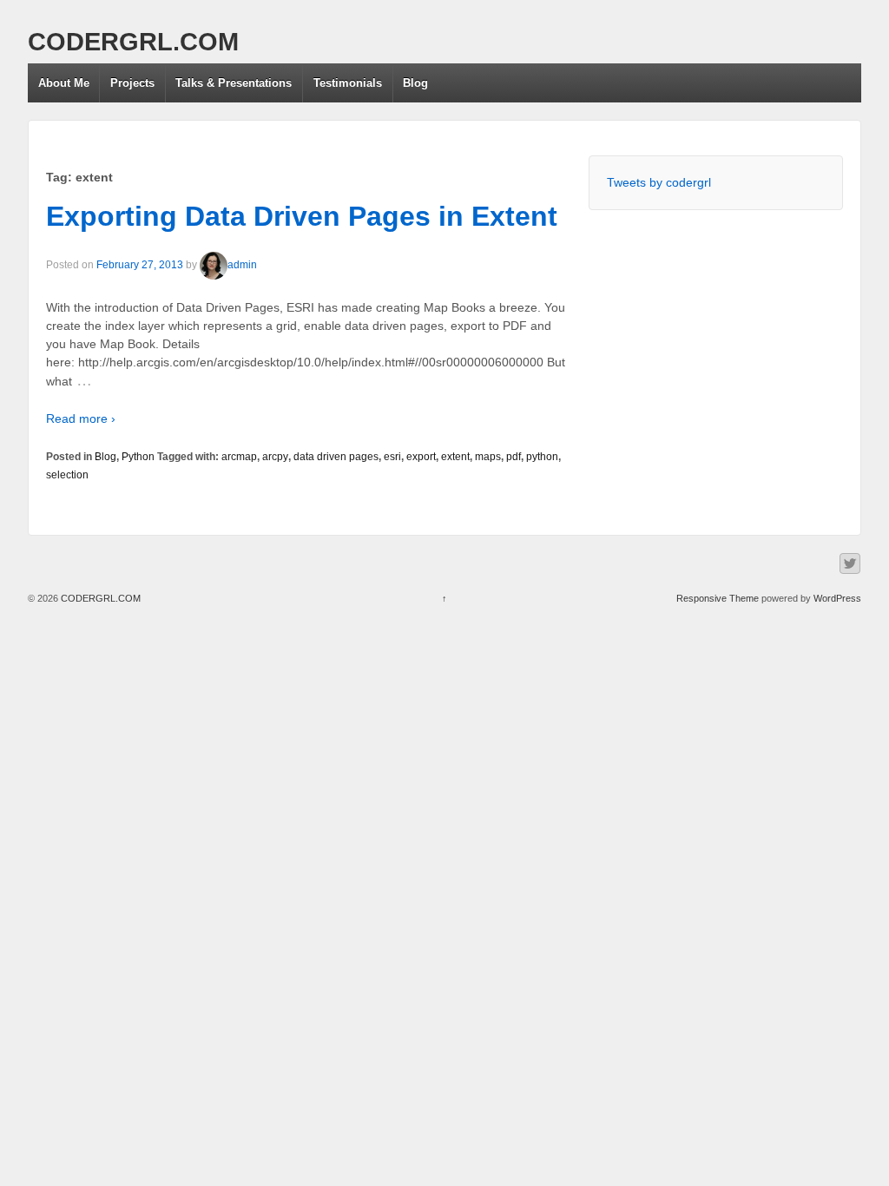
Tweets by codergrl (659, 182)
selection (67, 475)
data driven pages (336, 457)
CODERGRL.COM (133, 42)
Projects (132, 82)
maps (488, 457)
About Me (63, 82)
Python (138, 457)
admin (242, 265)
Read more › (80, 418)
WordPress (837, 598)
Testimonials (347, 82)
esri (392, 457)
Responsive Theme (717, 598)
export (421, 457)
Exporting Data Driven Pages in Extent (301, 216)
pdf (513, 457)
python (542, 457)
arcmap (239, 457)
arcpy (275, 457)
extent (455, 457)
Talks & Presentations (233, 82)
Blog (415, 82)
